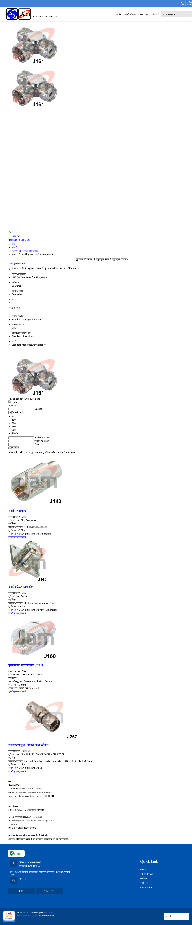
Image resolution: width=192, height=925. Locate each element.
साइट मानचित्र (146, 887)
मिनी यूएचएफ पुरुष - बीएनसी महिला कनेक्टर (28, 745)
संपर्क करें (155, 14)
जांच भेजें (16, 236)
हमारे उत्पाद (144, 14)
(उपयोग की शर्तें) (49, 912)
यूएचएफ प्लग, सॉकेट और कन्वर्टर (25, 251)
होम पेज (118, 14)
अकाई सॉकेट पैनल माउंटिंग (20, 586)
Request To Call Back (19, 240)
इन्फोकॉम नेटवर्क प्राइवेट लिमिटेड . (28, 915)
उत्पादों (14, 247)
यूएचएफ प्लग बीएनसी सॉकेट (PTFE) (25, 665)
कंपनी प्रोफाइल (130, 14)
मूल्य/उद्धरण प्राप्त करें (17, 263)
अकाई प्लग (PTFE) (17, 510)
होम (13, 244)
